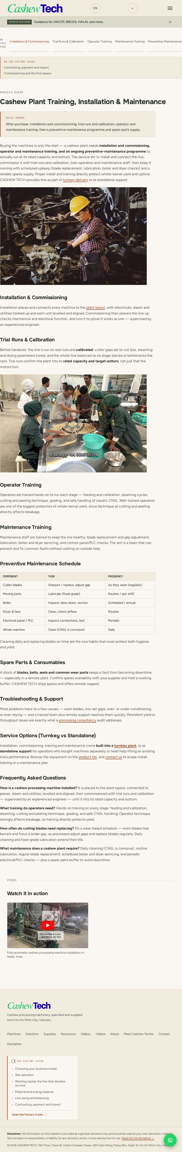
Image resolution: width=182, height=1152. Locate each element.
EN (95, 8)
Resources (68, 1034)
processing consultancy (77, 720)
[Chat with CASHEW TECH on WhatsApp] (170, 1138)
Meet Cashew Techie (139, 1034)
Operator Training (99, 41)
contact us (113, 757)
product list (88, 757)
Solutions (32, 1034)
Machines (14, 1034)
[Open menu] (170, 8)
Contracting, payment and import (26, 67)
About (114, 1034)
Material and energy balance (34, 1092)
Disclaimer (14, 1044)
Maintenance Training (130, 41)
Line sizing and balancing (32, 1098)
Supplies (50, 1034)
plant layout (95, 307)
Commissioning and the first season (27, 73)
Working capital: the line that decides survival (40, 1083)
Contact (164, 1034)
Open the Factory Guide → (29, 1114)
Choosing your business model (36, 1068)
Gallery (86, 1034)
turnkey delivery (75, 180)
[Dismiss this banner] (170, 22)
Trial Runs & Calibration (68, 41)
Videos (100, 1034)
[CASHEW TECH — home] (35, 8)
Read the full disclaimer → (138, 1138)
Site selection (24, 1075)
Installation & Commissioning (29, 41)
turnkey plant (125, 745)
